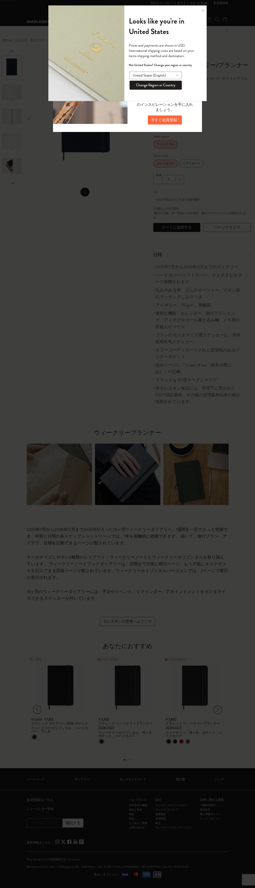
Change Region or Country (155, 85)
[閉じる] (203, 10)
